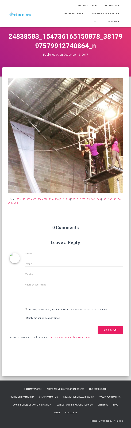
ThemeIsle (118, 421)
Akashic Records (72, 13)
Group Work (110, 5)
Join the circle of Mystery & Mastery (32, 405)
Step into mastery (48, 397)
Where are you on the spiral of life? (65, 389)
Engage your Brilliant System (78, 397)
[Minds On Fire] (19, 14)
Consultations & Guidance (104, 13)
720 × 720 (42, 199)
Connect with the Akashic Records (75, 405)
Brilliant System (86, 5)
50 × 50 (117, 199)
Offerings (103, 405)
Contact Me (71, 413)
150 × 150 (20, 199)
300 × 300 (31, 199)
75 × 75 (86, 199)
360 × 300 (107, 199)
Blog (96, 21)
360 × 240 (96, 199)
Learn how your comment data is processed (70, 337)
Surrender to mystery (22, 397)
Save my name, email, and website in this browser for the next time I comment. (68, 309)
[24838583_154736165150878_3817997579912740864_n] (65, 135)
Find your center (98, 389)
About (57, 413)
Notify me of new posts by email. (43, 318)
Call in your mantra (109, 397)
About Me (112, 21)
